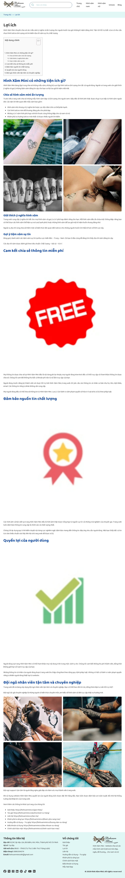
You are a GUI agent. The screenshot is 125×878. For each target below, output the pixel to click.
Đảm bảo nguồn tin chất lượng (17, 67)
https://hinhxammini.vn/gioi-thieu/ (29, 809)
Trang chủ (79, 4)
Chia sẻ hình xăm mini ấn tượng (20, 56)
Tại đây (11, 845)
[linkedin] (17, 871)
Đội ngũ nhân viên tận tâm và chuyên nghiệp (23, 73)
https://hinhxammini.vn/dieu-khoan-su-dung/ (41, 825)
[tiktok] (25, 871)
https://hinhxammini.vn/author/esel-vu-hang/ (31, 812)
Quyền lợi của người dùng (16, 70)
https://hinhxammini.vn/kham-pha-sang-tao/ (42, 819)
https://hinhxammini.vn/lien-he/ (26, 816)
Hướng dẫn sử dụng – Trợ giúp (74, 854)
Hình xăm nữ (102, 4)
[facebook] (4, 871)
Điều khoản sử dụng (70, 863)
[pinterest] (21, 871)
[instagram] (13, 871)
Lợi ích (65, 848)
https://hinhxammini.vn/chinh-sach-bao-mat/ (41, 828)
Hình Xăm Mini (9, 30)
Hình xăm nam (90, 4)
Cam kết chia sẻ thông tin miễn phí (19, 64)
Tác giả (65, 845)
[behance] (34, 871)
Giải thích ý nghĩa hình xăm (19, 58)
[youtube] (29, 871)
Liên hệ (65, 851)
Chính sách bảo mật (70, 860)
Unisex (112, 4)
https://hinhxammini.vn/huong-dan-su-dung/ (49, 822)
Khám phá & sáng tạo (70, 857)
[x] (9, 871)
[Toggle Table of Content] (37, 43)
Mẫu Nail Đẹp (67, 866)
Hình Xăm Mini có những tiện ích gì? (19, 53)
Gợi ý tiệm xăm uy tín (17, 61)
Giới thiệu (66, 842)
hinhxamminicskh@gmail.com (21, 854)
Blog (120, 4)
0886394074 (18, 851)
